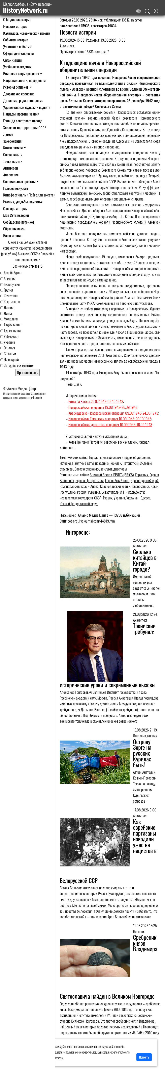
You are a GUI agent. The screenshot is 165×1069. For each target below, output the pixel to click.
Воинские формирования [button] (21, 73)
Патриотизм (130, 463)
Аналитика (11, 175)
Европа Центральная (89, 480)
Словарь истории (15, 208)
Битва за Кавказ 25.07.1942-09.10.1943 (95, 401)
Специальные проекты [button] (19, 181)
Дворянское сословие (18, 94)
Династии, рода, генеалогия (23, 100)
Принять (144, 1057)
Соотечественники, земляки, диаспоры (101, 469)
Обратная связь (14, 228)
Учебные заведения (17, 67)
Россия (82, 492)
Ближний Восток (101, 475)
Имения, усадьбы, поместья (22, 202)
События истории (15, 40)
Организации (12, 60)
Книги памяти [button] (13, 147)
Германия (141, 475)
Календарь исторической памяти (26, 33)
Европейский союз (117, 480)
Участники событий (17, 46)
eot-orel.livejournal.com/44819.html (92, 521)
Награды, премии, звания (21, 114)
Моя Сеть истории (16, 215)
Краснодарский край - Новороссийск (124, 486)
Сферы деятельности (18, 53)
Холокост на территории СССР (24, 127)
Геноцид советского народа (22, 121)
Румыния (94, 492)
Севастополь (110, 492)
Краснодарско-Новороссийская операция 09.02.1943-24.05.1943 (113, 413)
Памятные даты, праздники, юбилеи (96, 463)
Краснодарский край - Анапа (79, 486)
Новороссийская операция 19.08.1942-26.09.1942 (102, 407)
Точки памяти (12, 161)
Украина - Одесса (138, 498)
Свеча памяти (13, 154)
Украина (119, 498)
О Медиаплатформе (17, 19)
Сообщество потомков (18, 222)
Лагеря (8, 134)
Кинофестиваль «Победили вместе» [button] (29, 195)
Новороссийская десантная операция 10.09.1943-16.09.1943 (110, 424)
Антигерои (10, 168)
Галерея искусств (15, 188)
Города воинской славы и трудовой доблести (119, 457)
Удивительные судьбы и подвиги (27, 107)
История (65, 463)
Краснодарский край (145, 480)
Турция (107, 498)
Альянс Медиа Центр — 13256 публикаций (109, 515)
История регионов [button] (16, 87)
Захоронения (12, 141)
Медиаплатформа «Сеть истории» (27, 7)
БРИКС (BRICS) (123, 475)
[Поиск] (147, 11)
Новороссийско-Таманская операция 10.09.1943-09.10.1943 (109, 418)
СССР (97, 498)
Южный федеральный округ (79, 503)
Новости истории (15, 26)
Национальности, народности (24, 80)
